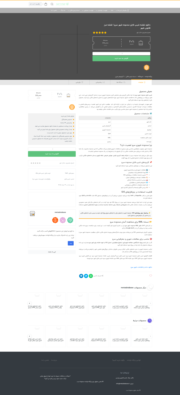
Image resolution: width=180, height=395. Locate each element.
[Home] (90, 360)
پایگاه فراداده (148, 77)
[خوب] (37, 163)
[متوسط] (35, 163)
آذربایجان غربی (119, 77)
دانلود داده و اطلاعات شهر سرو (141, 267)
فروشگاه (140, 77)
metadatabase (60, 212)
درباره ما (54, 360)
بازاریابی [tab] (78, 82)
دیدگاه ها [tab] (120, 82)
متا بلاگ (63, 10)
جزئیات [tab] (140, 82)
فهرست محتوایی (88, 10)
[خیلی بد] (31, 163)
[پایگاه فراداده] (149, 4)
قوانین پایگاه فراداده (134, 360)
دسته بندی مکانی (74, 10)
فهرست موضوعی (102, 10)
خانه (112, 10)
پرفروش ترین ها (122, 10)
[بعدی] (30, 303)
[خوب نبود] (33, 163)
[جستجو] (52, 4)
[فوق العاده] (40, 163)
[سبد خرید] (46, 4)
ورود (71, 243)
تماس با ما (54, 10)
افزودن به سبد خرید (121, 58)
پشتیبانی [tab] (99, 82)
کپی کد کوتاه (52, 252)
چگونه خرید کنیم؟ (118, 360)
